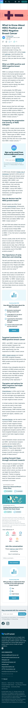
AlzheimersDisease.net (9, 662)
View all (5, 679)
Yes (13, 588)
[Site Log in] (19, 1)
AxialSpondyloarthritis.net (10, 671)
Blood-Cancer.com (7, 676)
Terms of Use (15, 619)
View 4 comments (13, 554)
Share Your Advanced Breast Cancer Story (12, 487)
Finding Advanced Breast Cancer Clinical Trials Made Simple (13, 508)
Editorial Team (10, 36)
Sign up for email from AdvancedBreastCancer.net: (14, 154)
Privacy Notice (14, 164)
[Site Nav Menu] (5, 1)
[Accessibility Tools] (15, 1)
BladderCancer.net (7, 674)
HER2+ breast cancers (9, 355)
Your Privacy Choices (20, 684)
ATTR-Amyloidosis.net (8, 669)
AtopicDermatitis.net (8, 667)
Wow (10, 540)
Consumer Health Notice (8, 684)
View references (7, 529)
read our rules (14, 549)
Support (13, 534)
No (12, 591)
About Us (4, 683)
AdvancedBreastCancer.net (10, 655)
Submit (14, 330)
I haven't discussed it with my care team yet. (14, 325)
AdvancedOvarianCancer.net (10, 657)
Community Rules (15, 686)
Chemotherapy (6, 391)
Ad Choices (5, 688)
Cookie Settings (6, 686)
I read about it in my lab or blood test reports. (14, 315)
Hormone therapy (7, 419)
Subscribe (24, 1)
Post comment (14, 562)
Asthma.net (5, 664)
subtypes (8, 54)
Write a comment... (8, 558)
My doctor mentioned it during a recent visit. (14, 311)
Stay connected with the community (14, 610)
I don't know (15, 594)
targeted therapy (7, 446)
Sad (20, 534)
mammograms (11, 206)
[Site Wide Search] (9, 1)
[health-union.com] (8, 634)
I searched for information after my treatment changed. (14, 320)
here (11, 526)
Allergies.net (5, 660)
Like (7, 534)
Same (17, 540)
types (23, 52)
